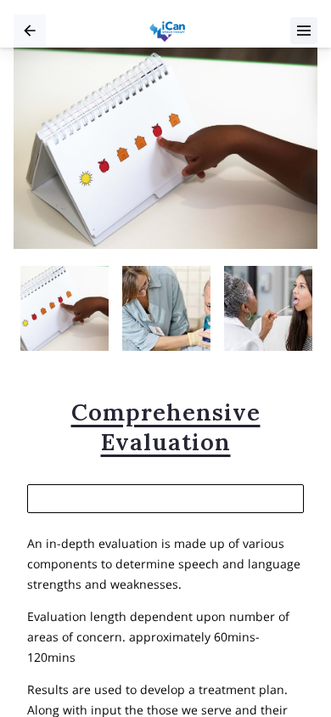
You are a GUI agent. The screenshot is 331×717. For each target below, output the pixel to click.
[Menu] (303, 30)
